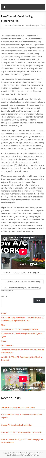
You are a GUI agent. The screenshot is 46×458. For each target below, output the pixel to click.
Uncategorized (34, 273)
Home (15, 25)
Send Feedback (7, 345)
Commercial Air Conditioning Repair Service (19, 329)
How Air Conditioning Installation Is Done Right (21, 432)
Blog (3, 325)
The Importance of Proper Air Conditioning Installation (20, 288)
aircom (7, 273)
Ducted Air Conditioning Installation (16, 425)
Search (4, 296)
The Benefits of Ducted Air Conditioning (22, 281)
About (4, 313)
